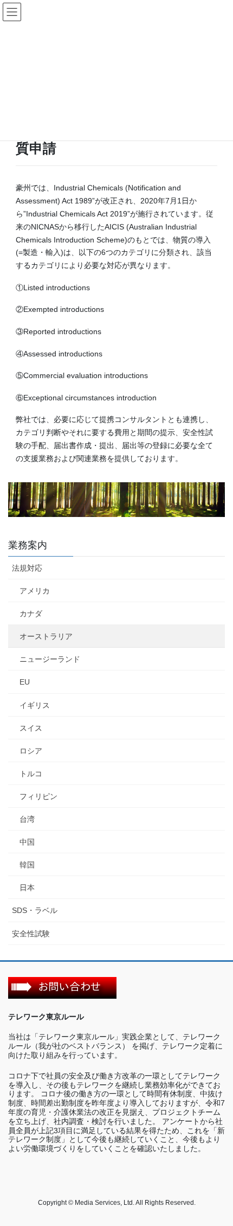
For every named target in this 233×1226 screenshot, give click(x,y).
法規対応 (27, 568)
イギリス (35, 705)
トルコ (31, 773)
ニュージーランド (50, 659)
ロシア (31, 750)
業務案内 (27, 545)
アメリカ (35, 590)
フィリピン (38, 796)
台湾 (27, 819)
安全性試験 (31, 933)
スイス (31, 728)
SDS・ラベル (34, 910)
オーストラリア (46, 636)
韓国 (27, 864)
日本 (27, 887)
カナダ (31, 613)
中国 (27, 842)
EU (25, 682)
